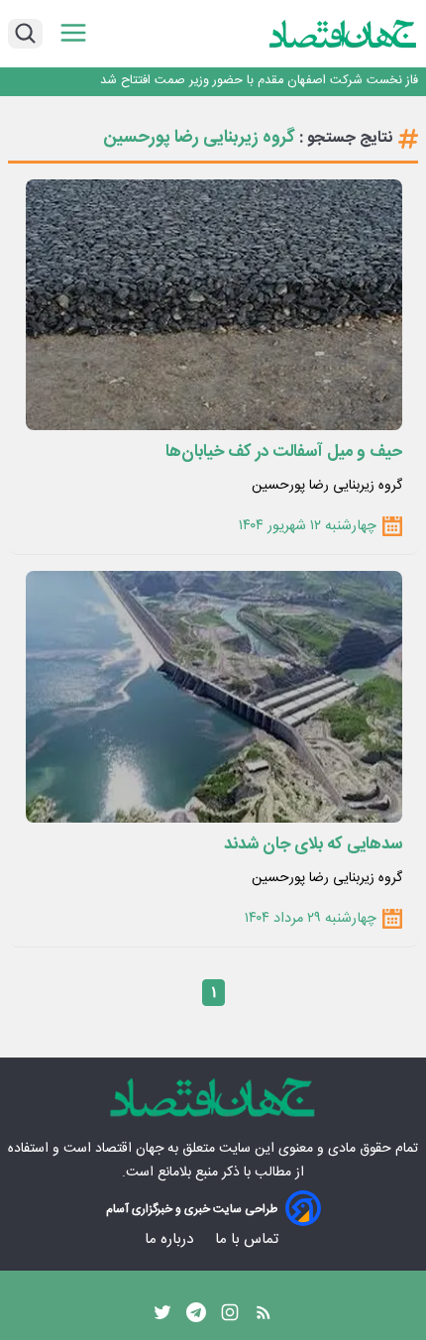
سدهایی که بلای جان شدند (313, 844)
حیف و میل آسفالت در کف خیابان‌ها (283, 452)
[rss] (263, 1317)
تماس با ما (248, 1239)
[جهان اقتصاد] (343, 34)
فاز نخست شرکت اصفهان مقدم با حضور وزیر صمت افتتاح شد (259, 80)
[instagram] (230, 1317)
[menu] (73, 33)
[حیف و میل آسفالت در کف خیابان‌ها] (214, 304)
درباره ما (171, 1239)
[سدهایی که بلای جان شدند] (214, 696)
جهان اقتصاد (129, 1149)
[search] (25, 34)
